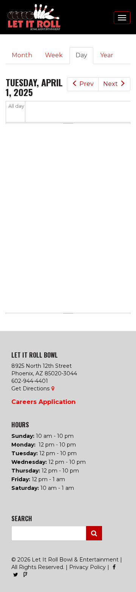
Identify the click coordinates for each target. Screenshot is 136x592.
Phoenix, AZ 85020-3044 (44, 373)
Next (110, 83)
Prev (86, 83)
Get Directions (30, 388)
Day (84, 58)
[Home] (30, 17)
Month (22, 55)
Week (54, 55)
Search (94, 533)
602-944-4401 (29, 381)
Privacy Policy (87, 567)
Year (106, 55)
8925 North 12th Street (41, 366)
